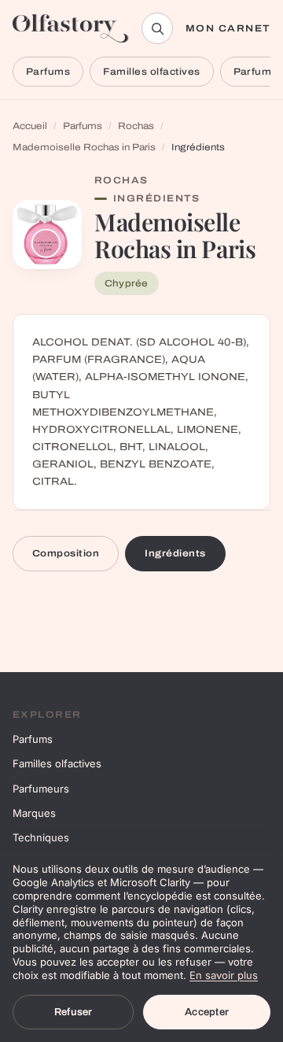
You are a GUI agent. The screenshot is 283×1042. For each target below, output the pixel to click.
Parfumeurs (41, 788)
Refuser (73, 1012)
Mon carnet (228, 28)
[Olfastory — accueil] (71, 28)
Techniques (41, 837)
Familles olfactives (151, 71)
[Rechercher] (157, 28)
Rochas (136, 125)
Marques (34, 813)
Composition (65, 553)
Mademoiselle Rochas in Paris (84, 147)
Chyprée (127, 283)
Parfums (48, 71)
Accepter (207, 1012)
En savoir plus (223, 975)
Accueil (30, 125)
